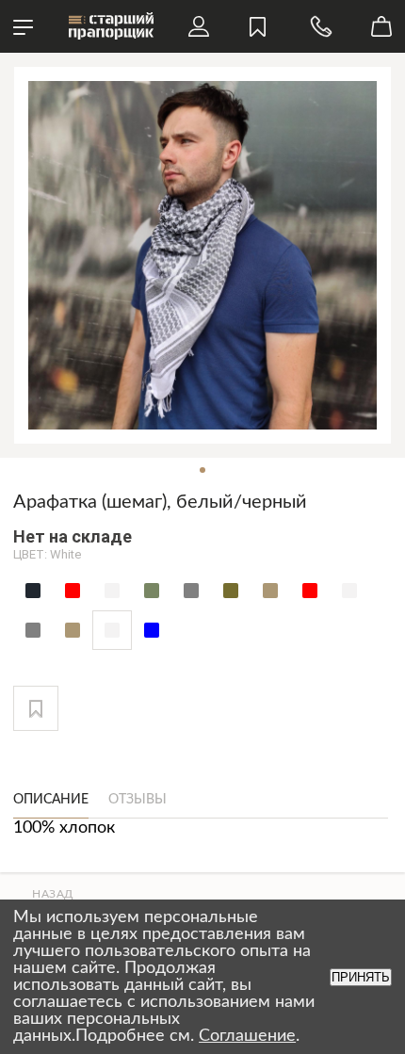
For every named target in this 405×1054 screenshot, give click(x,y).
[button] (35, 708)
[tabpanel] (202, 255)
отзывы (137, 799)
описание (51, 799)
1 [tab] (202, 470)
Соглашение (247, 1036)
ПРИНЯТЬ (361, 977)
